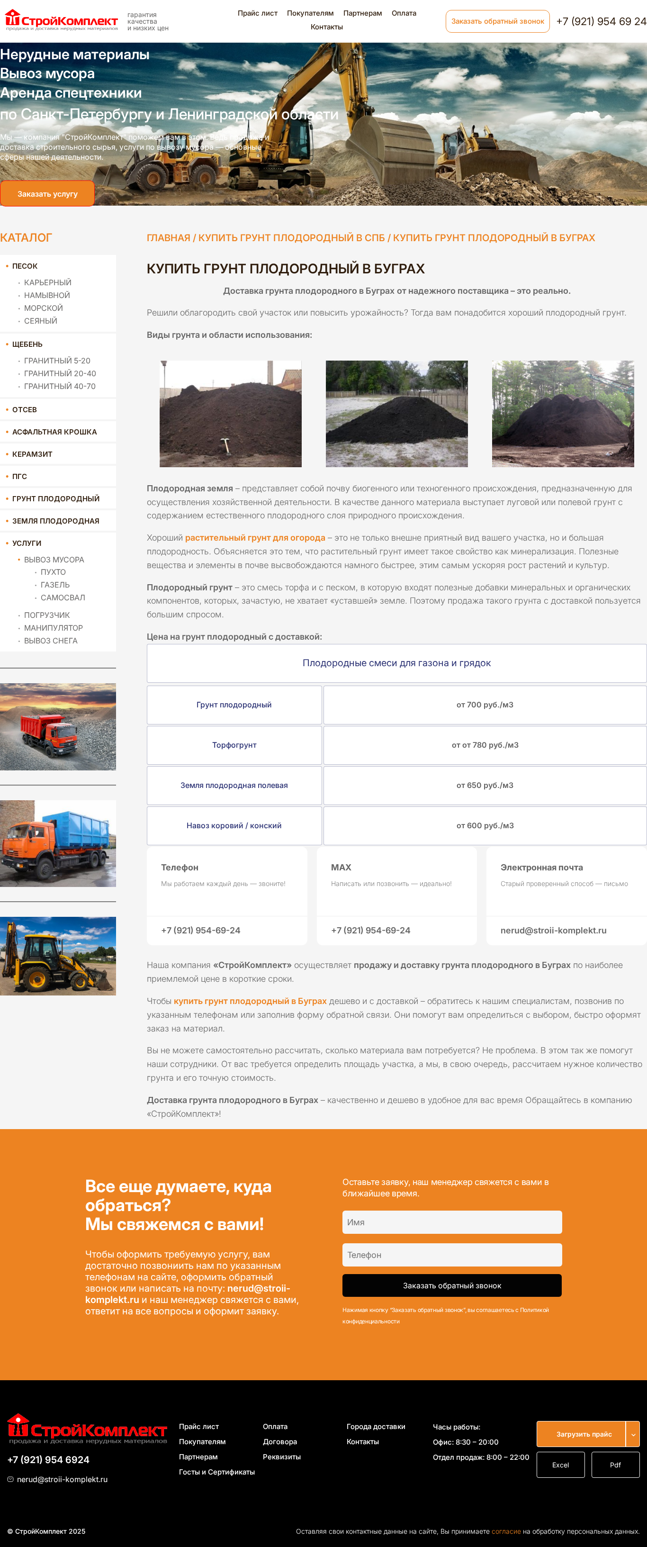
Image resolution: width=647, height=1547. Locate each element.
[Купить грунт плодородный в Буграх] (397, 410)
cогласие (506, 1531)
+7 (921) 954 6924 (48, 1460)
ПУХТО (53, 572)
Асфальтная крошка (54, 431)
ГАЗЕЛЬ (55, 584)
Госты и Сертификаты (217, 1471)
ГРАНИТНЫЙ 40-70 (60, 386)
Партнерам (362, 13)
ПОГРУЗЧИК (47, 615)
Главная (168, 238)
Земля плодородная (55, 520)
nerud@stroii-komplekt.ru (62, 1479)
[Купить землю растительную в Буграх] (563, 410)
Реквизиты (282, 1456)
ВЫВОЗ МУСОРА (54, 559)
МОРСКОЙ (43, 308)
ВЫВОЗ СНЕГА (51, 640)
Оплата (404, 13)
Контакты (327, 26)
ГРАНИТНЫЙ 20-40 (60, 373)
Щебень (27, 344)
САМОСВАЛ (63, 597)
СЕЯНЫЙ (40, 321)
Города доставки (376, 1426)
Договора (280, 1441)
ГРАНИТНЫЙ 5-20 (57, 360)
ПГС (19, 476)
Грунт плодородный (55, 498)
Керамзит (32, 454)
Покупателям (310, 13)
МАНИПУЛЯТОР (53, 628)
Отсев (24, 409)
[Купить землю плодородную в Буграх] (230, 410)
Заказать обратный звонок (497, 21)
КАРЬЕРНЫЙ (48, 282)
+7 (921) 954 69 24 (601, 21)
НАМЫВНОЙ (47, 295)
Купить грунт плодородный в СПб (291, 238)
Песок (25, 266)
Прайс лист (258, 13)
